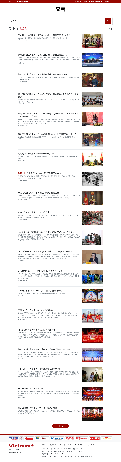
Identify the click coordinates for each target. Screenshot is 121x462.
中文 (102, 1)
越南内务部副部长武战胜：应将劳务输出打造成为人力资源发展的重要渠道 (48, 95)
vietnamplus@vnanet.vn (57, 454)
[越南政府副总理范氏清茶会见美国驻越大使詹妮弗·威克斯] (92, 80)
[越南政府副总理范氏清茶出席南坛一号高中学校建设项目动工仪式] (92, 355)
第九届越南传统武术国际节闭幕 (31, 388)
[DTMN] (81, 438)
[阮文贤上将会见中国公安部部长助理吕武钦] (92, 159)
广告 (87, 445)
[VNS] (57, 438)
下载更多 (60, 426)
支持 (64, 445)
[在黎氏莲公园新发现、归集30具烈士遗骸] (92, 218)
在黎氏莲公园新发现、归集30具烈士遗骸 (35, 212)
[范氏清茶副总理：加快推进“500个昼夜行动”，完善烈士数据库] (92, 257)
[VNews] (21, 438)
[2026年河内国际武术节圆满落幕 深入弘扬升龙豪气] (92, 296)
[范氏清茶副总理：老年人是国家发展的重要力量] (92, 198)
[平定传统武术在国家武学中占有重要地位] (92, 316)
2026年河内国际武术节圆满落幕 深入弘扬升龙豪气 (40, 291)
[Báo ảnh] (94, 438)
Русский (106, 1)
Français (91, 1)
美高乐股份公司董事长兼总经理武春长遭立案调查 (39, 369)
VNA (74, 445)
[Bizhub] (45, 438)
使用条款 (53, 445)
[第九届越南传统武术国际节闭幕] (92, 394)
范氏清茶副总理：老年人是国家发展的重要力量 (38, 193)
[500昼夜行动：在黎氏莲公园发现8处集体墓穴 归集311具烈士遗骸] (92, 237)
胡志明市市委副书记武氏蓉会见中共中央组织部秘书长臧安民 (44, 35)
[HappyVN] (106, 438)
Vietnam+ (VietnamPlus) (22, 1)
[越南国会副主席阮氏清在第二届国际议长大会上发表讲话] (92, 60)
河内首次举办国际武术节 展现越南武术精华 (36, 330)
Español (97, 1)
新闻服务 (81, 445)
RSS (59, 445)
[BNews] (37, 438)
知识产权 (45, 445)
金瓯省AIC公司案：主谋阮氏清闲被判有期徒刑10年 (40, 271)
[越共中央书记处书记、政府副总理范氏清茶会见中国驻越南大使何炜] (92, 140)
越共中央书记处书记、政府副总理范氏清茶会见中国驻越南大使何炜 (47, 134)
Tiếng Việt (78, 1)
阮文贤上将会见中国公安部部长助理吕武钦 (36, 154)
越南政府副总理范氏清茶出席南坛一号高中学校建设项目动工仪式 (46, 349)
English (85, 1)
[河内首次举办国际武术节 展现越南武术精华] (92, 335)
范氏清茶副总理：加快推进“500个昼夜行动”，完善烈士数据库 (45, 251)
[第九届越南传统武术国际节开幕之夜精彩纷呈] (92, 414)
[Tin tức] (29, 438)
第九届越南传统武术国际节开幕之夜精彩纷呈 (37, 408)
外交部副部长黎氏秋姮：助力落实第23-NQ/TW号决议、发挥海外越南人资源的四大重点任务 (48, 115)
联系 (92, 445)
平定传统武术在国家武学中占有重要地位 (35, 310)
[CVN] (70, 438)
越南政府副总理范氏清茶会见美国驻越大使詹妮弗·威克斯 (42, 74)
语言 (69, 445)
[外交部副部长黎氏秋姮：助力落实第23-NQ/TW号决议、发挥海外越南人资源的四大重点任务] (92, 119)
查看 (60, 9)
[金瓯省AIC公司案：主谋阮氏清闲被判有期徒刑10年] (92, 277)
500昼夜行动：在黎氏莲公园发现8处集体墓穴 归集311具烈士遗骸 (46, 232)
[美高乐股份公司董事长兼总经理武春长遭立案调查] (92, 374)
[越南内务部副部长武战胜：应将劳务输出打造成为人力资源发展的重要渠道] (92, 99)
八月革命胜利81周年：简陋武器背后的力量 (43, 173)
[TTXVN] (13, 438)
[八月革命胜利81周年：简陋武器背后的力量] (92, 179)
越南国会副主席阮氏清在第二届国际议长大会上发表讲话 (42, 55)
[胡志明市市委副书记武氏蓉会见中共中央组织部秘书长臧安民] (92, 41)
